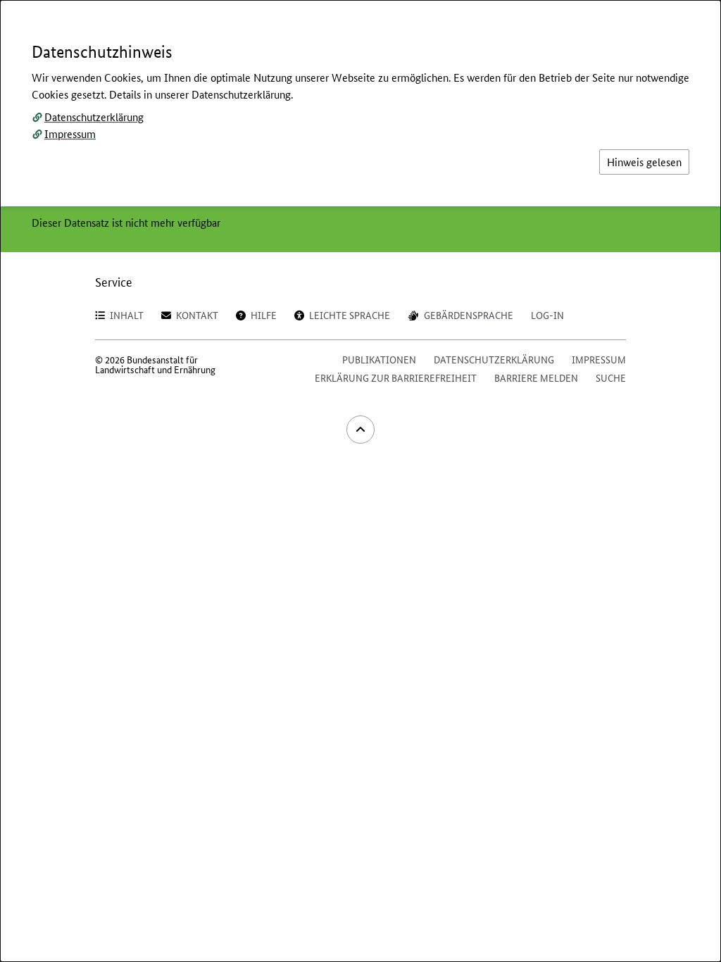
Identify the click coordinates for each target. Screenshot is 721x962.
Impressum (70, 133)
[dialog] (360, 481)
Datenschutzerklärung (94, 116)
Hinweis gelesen (644, 161)
